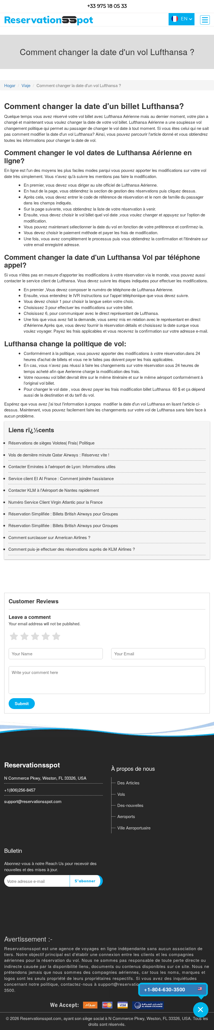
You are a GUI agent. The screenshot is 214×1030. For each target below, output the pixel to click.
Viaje (25, 85)
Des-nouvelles (130, 805)
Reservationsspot (32, 764)
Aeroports (126, 816)
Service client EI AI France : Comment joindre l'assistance (61, 478)
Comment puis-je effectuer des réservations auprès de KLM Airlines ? (71, 549)
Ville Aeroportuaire (133, 828)
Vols (121, 794)
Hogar (9, 85)
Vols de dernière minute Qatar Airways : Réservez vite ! (58, 455)
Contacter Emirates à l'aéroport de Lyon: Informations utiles (62, 466)
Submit (22, 703)
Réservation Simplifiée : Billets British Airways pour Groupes (63, 514)
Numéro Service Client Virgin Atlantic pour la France (55, 502)
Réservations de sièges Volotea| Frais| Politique (51, 443)
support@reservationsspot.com (33, 801)
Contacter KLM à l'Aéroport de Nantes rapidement (53, 490)
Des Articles (128, 783)
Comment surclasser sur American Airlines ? (49, 537)
